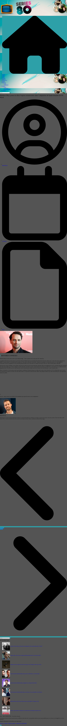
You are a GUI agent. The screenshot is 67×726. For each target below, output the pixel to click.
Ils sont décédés (7, 89)
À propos (4, 90)
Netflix (3, 75)
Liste (5, 83)
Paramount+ (4, 80)
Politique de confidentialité (21, 723)
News (3, 329)
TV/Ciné (3, 74)
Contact (6, 723)
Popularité (6, 84)
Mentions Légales (11, 723)
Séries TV (4, 82)
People (3, 81)
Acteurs (3, 86)
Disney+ (3, 78)
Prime (3, 76)
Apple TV (4, 79)
